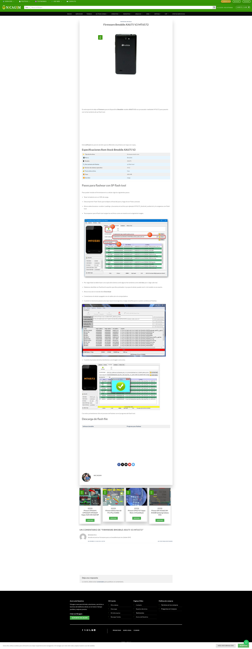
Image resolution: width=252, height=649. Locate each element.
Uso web (55, 1)
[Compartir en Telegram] (133, 464)
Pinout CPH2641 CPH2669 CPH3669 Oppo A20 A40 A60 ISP (90, 513)
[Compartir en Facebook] (119, 464)
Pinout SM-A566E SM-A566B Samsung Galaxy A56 (160, 513)
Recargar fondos (116, 617)
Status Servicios (178, 14)
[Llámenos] (90, 630)
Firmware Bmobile (126, 21)
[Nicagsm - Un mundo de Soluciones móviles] (11, 7)
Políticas (23, 1)
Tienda (89, 14)
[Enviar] (214, 7)
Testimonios (40, 1)
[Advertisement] (126, 93)
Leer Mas (90, 520)
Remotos (126, 14)
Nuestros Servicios (141, 609)
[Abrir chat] (246, 643)
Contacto (71, 1)
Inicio (69, 14)
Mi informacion (115, 613)
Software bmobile (88, 426)
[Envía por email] (126, 464)
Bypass (157, 14)
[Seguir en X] (85, 630)
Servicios (7, 1)
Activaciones (101, 14)
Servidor (79, 14)
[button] (225, 7)
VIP (166, 14)
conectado (100, 582)
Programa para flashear (134, 426)
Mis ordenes (114, 605)
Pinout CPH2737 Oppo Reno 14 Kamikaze (136, 512)
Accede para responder (165, 541)
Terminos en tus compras (169, 605)
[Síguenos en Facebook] (82, 630)
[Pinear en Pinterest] (129, 464)
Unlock (138, 14)
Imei (147, 14)
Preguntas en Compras (169, 609)
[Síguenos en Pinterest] (92, 630)
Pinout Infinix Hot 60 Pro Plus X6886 (113, 512)
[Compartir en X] (122, 464)
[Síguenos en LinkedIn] (94, 630)
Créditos (114, 14)
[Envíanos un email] (87, 630)
